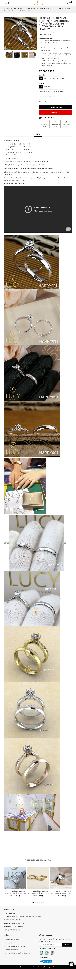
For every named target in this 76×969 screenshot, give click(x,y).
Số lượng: (42, 102)
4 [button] (39, 902)
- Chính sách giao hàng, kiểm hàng (15, 946)
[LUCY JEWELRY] (38, 2)
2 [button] (35, 902)
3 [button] (37, 902)
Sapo (54, 967)
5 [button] (41, 902)
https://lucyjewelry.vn (17, 926)
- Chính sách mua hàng (11, 939)
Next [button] (35, 54)
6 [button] (43, 902)
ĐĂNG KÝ (67, 945)
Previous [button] (6, 54)
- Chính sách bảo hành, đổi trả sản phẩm (17, 953)
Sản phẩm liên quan (38, 860)
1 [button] (33, 902)
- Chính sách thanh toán (11, 943)
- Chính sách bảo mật (11, 949)
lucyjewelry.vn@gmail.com (17, 923)
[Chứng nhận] (46, 961)
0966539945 (48, 118)
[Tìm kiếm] (67, 3)
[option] (20, 33)
